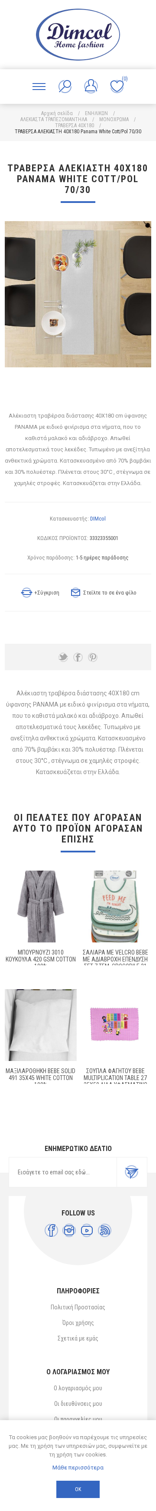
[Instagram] (69, 1230)
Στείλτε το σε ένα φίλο (109, 592)
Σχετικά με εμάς (78, 1338)
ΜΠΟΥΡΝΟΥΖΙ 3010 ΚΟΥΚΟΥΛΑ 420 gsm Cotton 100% (41, 959)
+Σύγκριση (46, 592)
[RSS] (104, 1230)
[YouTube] (86, 1230)
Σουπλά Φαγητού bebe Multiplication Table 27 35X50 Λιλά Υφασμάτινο (115, 1077)
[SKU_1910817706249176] (41, 1025)
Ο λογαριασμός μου (78, 1388)
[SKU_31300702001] (115, 906)
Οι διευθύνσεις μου (78, 1403)
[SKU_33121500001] (41, 906)
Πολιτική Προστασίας (78, 1307)
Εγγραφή (132, 1172)
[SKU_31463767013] (115, 1025)
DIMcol (98, 518)
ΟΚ (78, 1489)
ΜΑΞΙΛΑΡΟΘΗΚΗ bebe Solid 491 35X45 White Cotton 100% (40, 1077)
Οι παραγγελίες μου (78, 1419)
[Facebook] (51, 1230)
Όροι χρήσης (78, 1322)
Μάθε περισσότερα (78, 1467)
